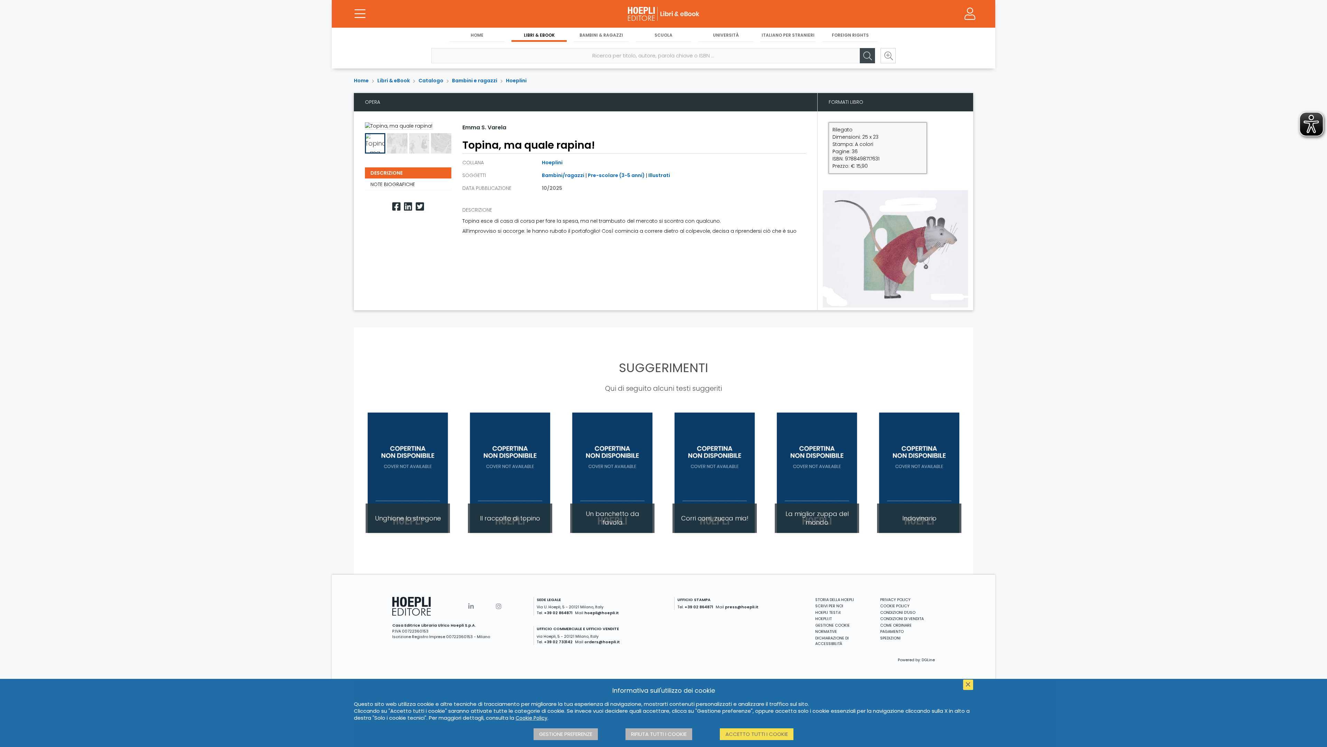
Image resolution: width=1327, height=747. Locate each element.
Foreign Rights (850, 35)
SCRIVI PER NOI (829, 606)
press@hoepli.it (742, 607)
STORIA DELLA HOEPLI (834, 599)
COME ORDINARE (896, 625)
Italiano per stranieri (788, 35)
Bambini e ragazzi (474, 80)
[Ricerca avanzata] (888, 55)
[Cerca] (867, 55)
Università (726, 35)
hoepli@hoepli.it (601, 613)
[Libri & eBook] (663, 14)
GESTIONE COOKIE (832, 625)
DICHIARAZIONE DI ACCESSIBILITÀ (832, 641)
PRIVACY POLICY (895, 599)
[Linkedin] (408, 206)
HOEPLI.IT (823, 618)
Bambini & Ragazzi (601, 35)
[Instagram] (498, 606)
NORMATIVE (826, 631)
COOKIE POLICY (895, 606)
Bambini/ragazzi (563, 175)
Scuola (663, 35)
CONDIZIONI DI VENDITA (902, 618)
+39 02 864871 (558, 613)
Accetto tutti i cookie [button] (756, 734)
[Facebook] (396, 206)
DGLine (928, 660)
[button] (458, 143)
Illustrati (659, 175)
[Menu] (360, 14)
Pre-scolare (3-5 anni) (616, 175)
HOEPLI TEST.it (828, 612)
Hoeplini (516, 80)
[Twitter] (420, 206)
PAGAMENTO (892, 631)
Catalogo (430, 80)
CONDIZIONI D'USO (897, 612)
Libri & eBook (539, 35)
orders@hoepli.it (602, 642)
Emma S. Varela (484, 127)
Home (477, 35)
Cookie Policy (531, 717)
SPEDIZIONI (890, 638)
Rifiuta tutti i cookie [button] (659, 734)
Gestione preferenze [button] (565, 734)
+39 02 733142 (558, 642)
